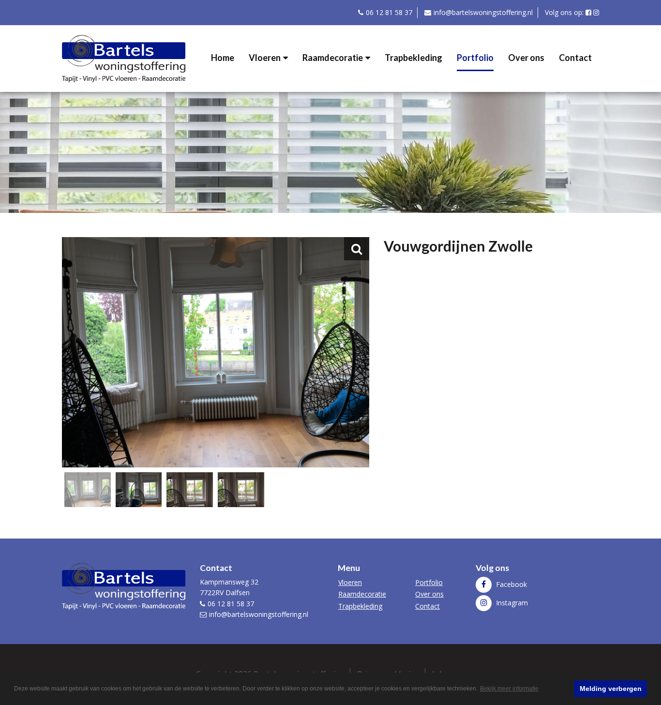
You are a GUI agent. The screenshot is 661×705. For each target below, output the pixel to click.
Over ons (526, 57)
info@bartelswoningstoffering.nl (483, 12)
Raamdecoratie (332, 57)
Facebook (510, 584)
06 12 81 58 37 (389, 12)
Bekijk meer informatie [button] (509, 688)
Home (222, 57)
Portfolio (475, 57)
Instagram (511, 602)
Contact (575, 57)
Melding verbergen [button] (611, 688)
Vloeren (265, 57)
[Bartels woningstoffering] (123, 57)
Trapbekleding (413, 57)
